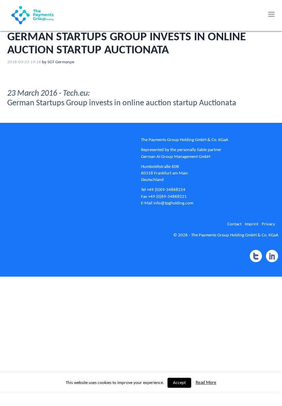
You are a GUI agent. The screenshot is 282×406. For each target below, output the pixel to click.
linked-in (272, 256)
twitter (255, 256)
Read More (206, 383)
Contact (234, 224)
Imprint (251, 224)
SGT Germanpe (60, 62)
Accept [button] (179, 383)
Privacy (268, 224)
